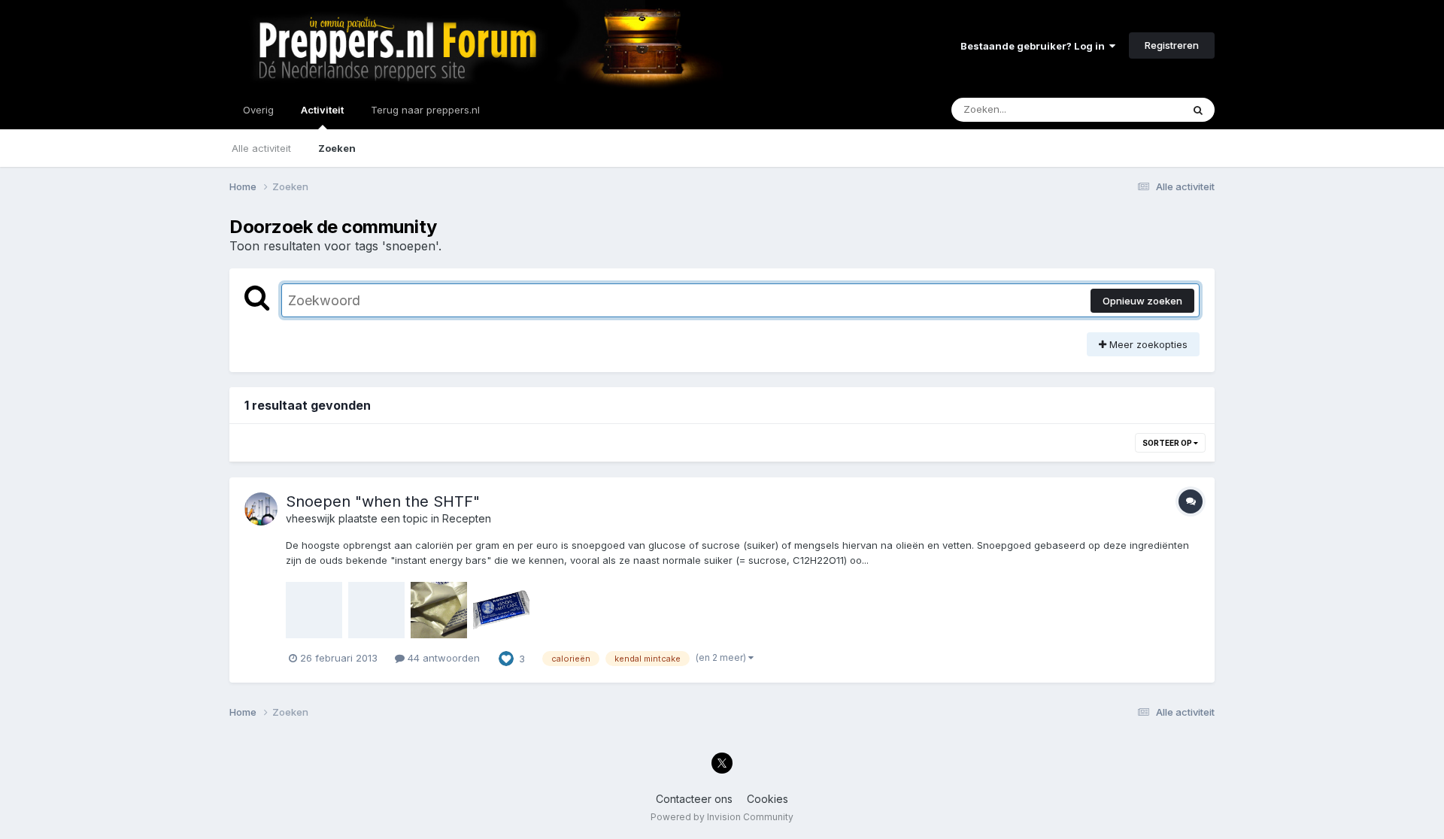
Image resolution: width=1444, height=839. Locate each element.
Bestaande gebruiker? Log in (1034, 46)
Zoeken (337, 148)
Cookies (767, 798)
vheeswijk (310, 518)
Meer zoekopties (1147, 344)
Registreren (1172, 45)
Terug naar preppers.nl (425, 110)
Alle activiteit (261, 148)
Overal (1146, 109)
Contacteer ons (694, 798)
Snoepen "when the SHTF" (383, 501)
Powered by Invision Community (722, 816)
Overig (258, 110)
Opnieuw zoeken (1142, 301)
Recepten (466, 518)
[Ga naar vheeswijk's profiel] (261, 509)
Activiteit (322, 110)
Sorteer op (1168, 442)
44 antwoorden (442, 658)
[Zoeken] (1198, 110)
